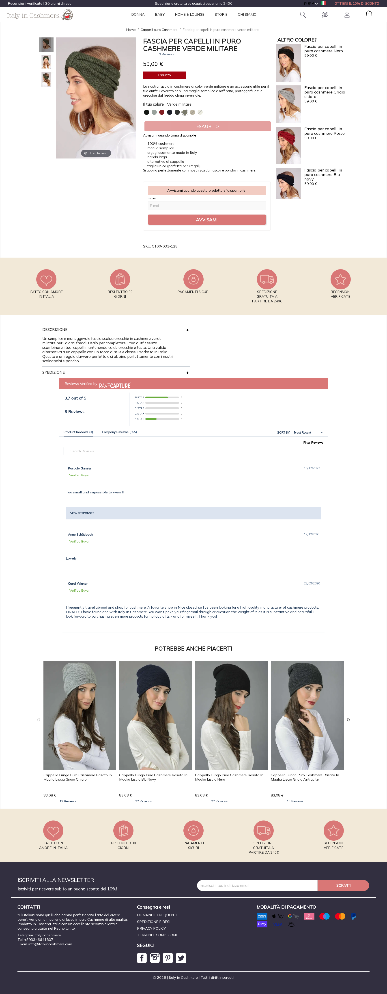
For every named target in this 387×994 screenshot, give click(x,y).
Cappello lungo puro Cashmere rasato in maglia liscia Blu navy (153, 777)
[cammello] (192, 112)
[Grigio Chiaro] (154, 112)
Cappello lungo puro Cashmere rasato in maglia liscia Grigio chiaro (77, 777)
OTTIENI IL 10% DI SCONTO (357, 3)
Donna (138, 14)
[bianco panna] (200, 112)
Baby (160, 14)
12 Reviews (68, 801)
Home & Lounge (189, 14)
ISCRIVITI (343, 885)
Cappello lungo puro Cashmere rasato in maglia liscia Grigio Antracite (305, 777)
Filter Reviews (313, 443)
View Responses (82, 513)
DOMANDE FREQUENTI (157, 915)
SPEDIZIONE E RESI (153, 921)
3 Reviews (166, 54)
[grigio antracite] (177, 112)
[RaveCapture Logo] (114, 383)
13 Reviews (295, 801)
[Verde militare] (184, 112)
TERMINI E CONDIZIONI (157, 935)
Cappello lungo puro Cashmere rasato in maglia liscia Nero (229, 777)
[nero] (146, 112)
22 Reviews (143, 801)
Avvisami (206, 219)
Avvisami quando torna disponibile (169, 135)
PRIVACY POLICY (151, 928)
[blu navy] (169, 112)
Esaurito (207, 126)
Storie (221, 14)
